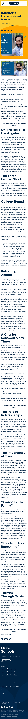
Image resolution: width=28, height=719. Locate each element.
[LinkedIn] (8, 30)
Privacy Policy (9, 716)
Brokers (2, 689)
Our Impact (15, 700)
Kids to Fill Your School (8, 672)
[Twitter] (5, 31)
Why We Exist (16, 682)
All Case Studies (16, 702)
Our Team (15, 684)
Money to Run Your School (9, 675)
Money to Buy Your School (9, 669)
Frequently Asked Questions (5, 703)
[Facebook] (2, 31)
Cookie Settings (14, 716)
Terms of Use (3, 716)
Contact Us (7, 660)
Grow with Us (16, 686)
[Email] (11, 31)
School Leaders (4, 682)
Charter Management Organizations (6, 687)
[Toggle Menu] (24, 3)
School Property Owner (4, 692)
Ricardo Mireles (15, 101)
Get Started (15, 3)
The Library (3, 700)
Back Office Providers (6, 684)
